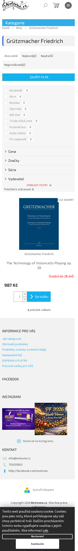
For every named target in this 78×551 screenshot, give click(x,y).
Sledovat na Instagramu (38, 441)
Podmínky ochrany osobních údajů (24, 350)
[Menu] (68, 5)
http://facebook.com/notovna (28, 471)
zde (45, 530)
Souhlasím (37, 544)
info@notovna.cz (20, 458)
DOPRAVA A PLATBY (14, 361)
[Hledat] (45, 5)
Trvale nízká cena (23, 121)
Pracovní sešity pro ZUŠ (17, 366)
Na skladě (19, 90)
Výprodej (18, 109)
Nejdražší (47, 56)
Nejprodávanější (14, 65)
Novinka (17, 103)
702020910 (15, 465)
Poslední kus (20, 127)
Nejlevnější (29, 56)
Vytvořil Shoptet (43, 490)
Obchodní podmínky (15, 344)
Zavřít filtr (39, 77)
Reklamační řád (12, 355)
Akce (15, 96)
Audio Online (20, 133)
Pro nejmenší (20, 139)
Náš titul (17, 115)
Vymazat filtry (37, 185)
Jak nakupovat (11, 339)
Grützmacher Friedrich (39, 254)
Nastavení (37, 536)
